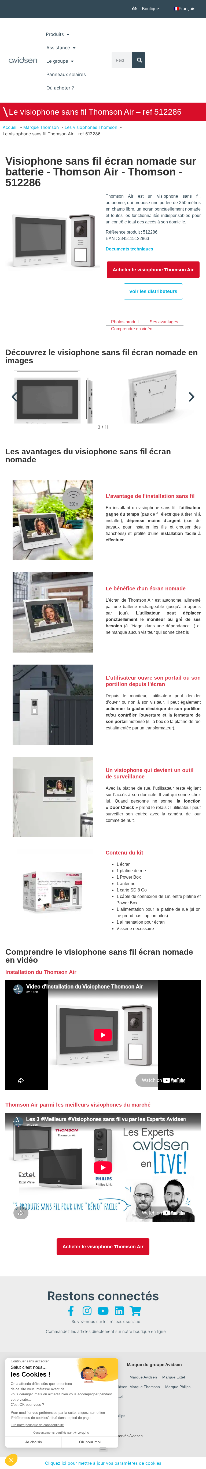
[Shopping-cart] (135, 1311)
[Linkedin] (119, 1311)
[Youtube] (103, 1311)
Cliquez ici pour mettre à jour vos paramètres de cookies (103, 1463)
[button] (14, 397)
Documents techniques (129, 249)
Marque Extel (173, 1377)
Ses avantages (164, 322)
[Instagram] (87, 1311)
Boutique (150, 8)
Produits (55, 34)
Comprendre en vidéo (131, 329)
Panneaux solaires (66, 74)
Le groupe (57, 61)
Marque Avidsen (143, 1377)
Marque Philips (177, 1387)
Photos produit (125, 322)
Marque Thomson (145, 1387)
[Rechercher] (138, 60)
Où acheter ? (60, 88)
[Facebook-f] (71, 1311)
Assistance (58, 47)
